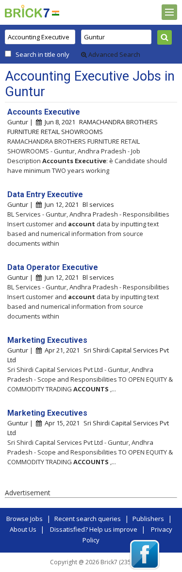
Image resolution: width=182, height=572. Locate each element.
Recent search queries (87, 518)
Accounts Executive (43, 112)
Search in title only (42, 54)
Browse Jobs (24, 518)
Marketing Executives (47, 340)
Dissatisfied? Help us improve (93, 529)
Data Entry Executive (45, 194)
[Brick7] (55, 12)
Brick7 (27, 11)
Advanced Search (113, 54)
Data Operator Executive (52, 267)
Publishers (148, 518)
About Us (23, 529)
